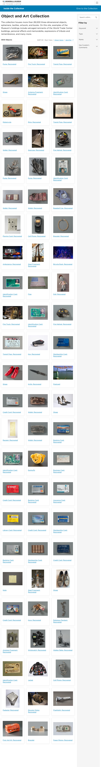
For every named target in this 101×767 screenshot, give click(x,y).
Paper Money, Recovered (62, 740)
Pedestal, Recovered (11, 710)
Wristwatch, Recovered (37, 650)
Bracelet (31, 740)
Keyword (82, 28)
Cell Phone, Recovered (36, 236)
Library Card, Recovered (12, 530)
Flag (29, 294)
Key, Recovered (34, 354)
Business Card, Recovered (59, 471)
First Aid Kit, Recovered (12, 740)
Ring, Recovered (34, 122)
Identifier (68, 40)
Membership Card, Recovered (60, 355)
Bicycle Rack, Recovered (62, 264)
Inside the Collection (14, 8)
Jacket (30, 680)
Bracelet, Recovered (61, 236)
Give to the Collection (86, 8)
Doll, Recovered (59, 294)
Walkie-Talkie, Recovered (62, 650)
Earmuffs (31, 470)
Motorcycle (7, 122)
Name (81, 39)
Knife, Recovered (34, 384)
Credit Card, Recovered (12, 412)
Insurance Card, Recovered (59, 501)
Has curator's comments (84, 46)
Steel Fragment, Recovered (34, 265)
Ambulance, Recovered (12, 264)
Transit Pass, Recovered (62, 64)
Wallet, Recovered (10, 150)
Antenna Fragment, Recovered (35, 93)
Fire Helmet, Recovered (62, 150)
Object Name (58, 40)
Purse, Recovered (9, 64)
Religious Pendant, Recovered (60, 621)
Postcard (56, 384)
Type (81, 34)
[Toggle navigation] (97, 3)
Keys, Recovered (34, 620)
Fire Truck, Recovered (36, 64)
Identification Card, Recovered (60, 93)
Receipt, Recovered (10, 440)
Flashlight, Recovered (61, 710)
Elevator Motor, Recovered (34, 711)
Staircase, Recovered (36, 150)
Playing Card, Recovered (12, 236)
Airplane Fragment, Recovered (10, 651)
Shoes (5, 92)
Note (5, 590)
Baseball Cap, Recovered (63, 208)
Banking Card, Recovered (58, 441)
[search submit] (96, 17)
